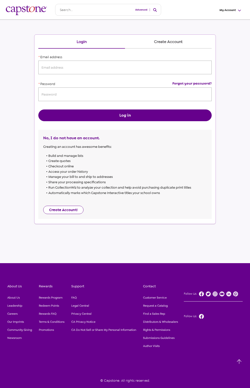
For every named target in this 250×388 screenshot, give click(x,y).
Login (82, 42)
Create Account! (63, 210)
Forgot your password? (192, 83)
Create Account (168, 42)
